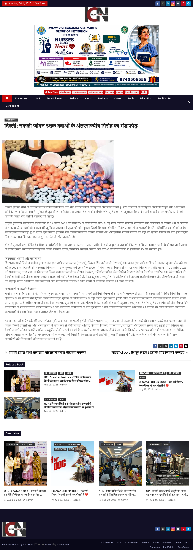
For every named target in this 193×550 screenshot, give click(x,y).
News (69, 373)
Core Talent (12, 105)
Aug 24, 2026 (157, 499)
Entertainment (55, 98)
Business (103, 98)
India (143, 92)
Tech (131, 98)
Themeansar (63, 544)
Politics (74, 98)
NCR (37, 98)
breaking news (79, 92)
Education (146, 98)
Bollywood (144, 373)
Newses (49, 544)
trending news (132, 92)
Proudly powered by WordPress (18, 544)
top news (109, 92)
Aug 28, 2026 (51, 384)
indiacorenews (96, 92)
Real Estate (164, 98)
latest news (65, 92)
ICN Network (22, 98)
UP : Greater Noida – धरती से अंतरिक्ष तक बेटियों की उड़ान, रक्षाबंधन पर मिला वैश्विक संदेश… (67, 379)
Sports (88, 98)
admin (63, 384)
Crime (117, 98)
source (119, 92)
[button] (189, 102)
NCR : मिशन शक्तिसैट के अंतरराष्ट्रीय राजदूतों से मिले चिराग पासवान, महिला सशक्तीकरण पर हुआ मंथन (69, 405)
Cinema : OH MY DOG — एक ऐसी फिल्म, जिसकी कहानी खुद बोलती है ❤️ (161, 383)
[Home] (7, 98)
